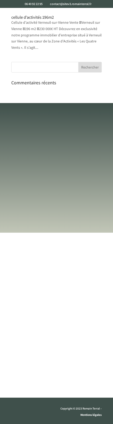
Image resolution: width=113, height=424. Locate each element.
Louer (56, 333)
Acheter (56, 322)
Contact (56, 373)
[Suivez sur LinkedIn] (36, 410)
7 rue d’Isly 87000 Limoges (51, 234)
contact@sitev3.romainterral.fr (55, 210)
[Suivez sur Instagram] (26, 410)
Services (56, 311)
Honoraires (56, 384)
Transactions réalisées (56, 362)
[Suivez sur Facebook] (15, 410)
